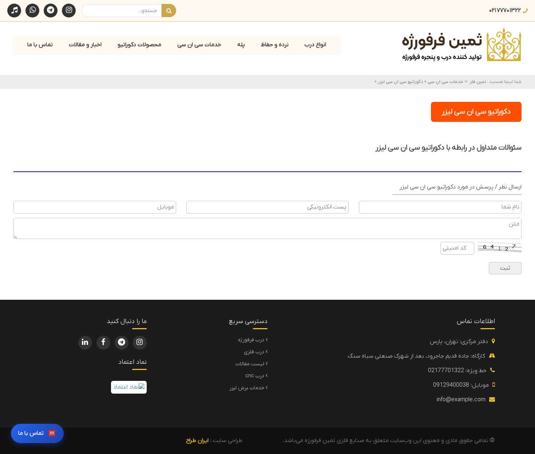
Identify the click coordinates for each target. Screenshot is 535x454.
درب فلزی (255, 352)
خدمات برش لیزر (247, 388)
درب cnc (255, 376)
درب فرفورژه (252, 339)
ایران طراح (197, 440)
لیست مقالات (250, 364)
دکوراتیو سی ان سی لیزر (400, 82)
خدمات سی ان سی (445, 82)
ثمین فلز (478, 82)
